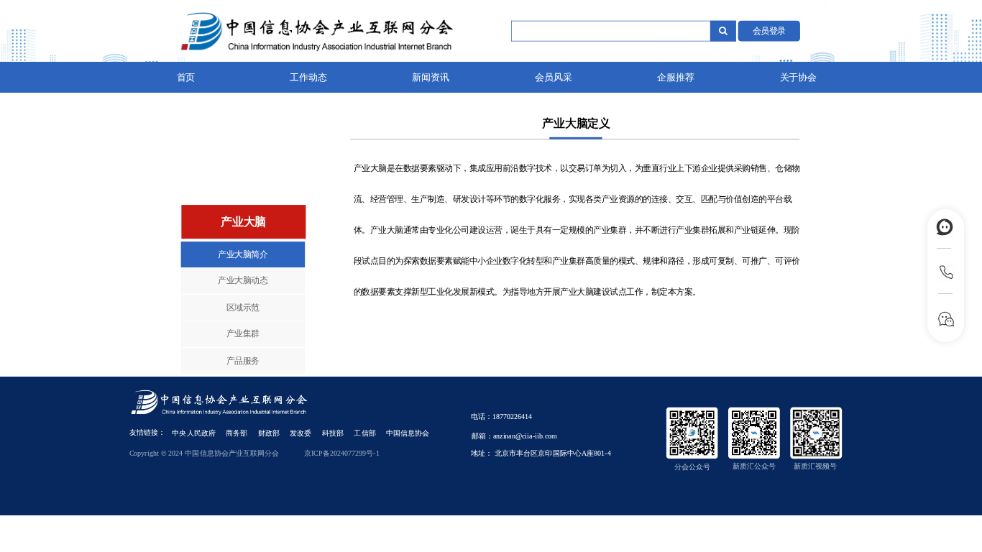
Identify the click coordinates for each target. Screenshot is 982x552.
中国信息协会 (407, 433)
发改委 (300, 433)
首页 (186, 78)
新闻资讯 (430, 78)
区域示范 (243, 307)
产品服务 (243, 360)
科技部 (333, 433)
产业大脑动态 (242, 280)
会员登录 (769, 30)
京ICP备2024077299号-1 (342, 453)
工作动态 (308, 78)
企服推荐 (675, 78)
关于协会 (798, 78)
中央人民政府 (193, 433)
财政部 (269, 433)
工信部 (364, 433)
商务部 (236, 433)
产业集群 (243, 333)
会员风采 (553, 78)
